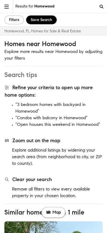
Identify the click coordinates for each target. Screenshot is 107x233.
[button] (6, 6)
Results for (34, 6)
